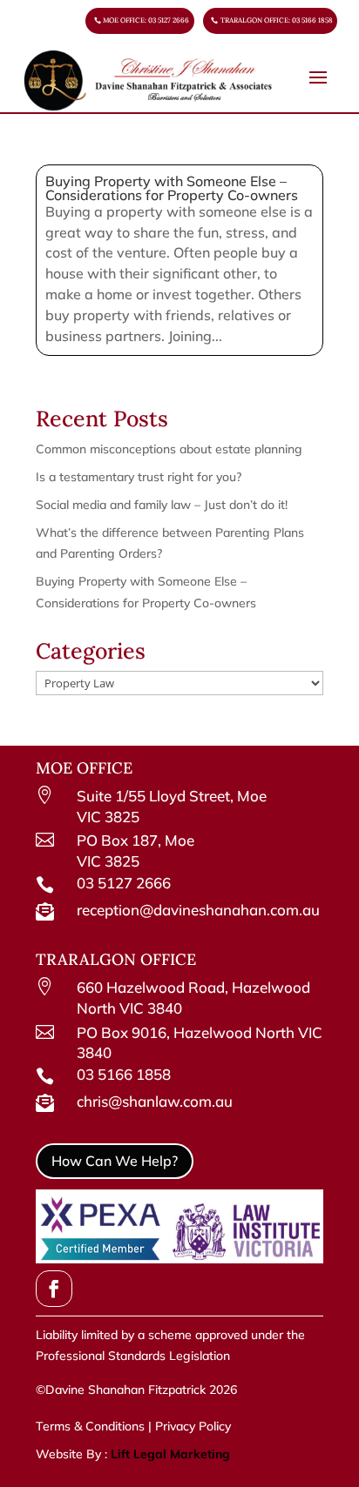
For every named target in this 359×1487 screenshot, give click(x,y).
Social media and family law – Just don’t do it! (162, 504)
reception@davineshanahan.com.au (198, 910)
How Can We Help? (114, 1160)
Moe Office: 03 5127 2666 (146, 20)
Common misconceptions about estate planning (169, 449)
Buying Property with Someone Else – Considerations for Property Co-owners (171, 188)
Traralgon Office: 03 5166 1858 (276, 20)
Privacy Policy (191, 1426)
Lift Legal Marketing (170, 1454)
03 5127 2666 (124, 883)
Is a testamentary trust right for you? (138, 477)
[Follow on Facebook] (54, 1288)
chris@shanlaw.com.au (155, 1101)
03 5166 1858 (124, 1074)
